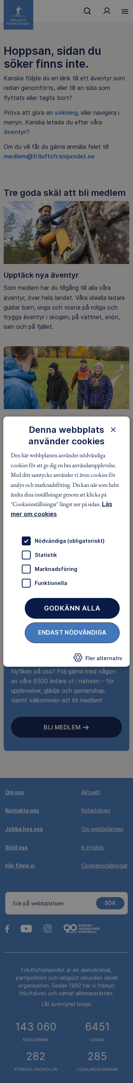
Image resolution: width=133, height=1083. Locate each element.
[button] (98, 660)
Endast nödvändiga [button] (72, 632)
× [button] (113, 429)
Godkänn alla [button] (72, 608)
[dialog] (66, 541)
